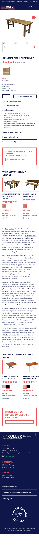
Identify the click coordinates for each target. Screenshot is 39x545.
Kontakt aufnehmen (19, 422)
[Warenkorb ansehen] (29, 7)
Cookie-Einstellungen (10, 528)
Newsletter (27, 530)
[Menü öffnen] (35, 6)
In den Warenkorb (25, 96)
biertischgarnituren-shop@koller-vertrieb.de (17, 453)
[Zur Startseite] (8, 7)
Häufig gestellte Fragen (15, 530)
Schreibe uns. (10, 456)
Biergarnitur (28, 258)
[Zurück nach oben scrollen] (35, 434)
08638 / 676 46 (10, 448)
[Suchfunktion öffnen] (25, 7)
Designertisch (9, 229)
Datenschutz (31, 528)
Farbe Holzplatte (6, 66)
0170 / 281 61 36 (12, 450)
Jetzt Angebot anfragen (16, 160)
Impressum (22, 528)
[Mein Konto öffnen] (32, 7)
